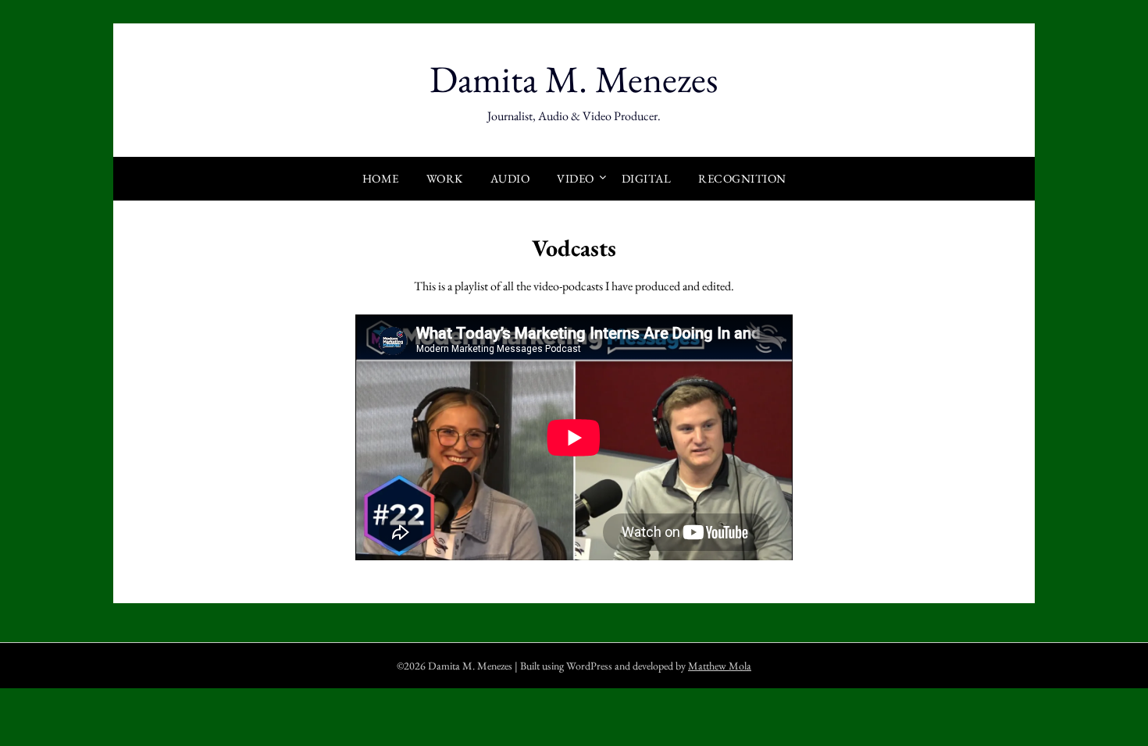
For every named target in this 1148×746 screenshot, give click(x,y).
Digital (647, 178)
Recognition (742, 178)
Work (444, 178)
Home (380, 178)
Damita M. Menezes (574, 79)
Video (575, 178)
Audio (510, 178)
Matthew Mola (719, 666)
